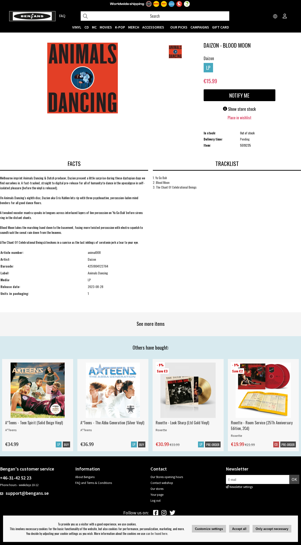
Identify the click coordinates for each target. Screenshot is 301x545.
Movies (106, 27)
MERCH (133, 27)
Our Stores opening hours (166, 477)
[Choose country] (275, 16)
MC (94, 27)
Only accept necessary (272, 529)
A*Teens (11, 430)
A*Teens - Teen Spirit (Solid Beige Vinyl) (34, 422)
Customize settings (209, 529)
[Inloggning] (285, 16)
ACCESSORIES (153, 27)
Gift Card (220, 27)
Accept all (239, 529)
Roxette (161, 430)
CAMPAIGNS (199, 27)
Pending (245, 139)
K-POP (120, 27)
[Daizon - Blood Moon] (82, 78)
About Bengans (85, 477)
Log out (155, 501)
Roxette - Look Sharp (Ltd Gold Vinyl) (182, 422)
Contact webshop (161, 483)
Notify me (239, 95)
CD (86, 27)
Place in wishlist (239, 117)
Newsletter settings (241, 487)
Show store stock (241, 109)
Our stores (156, 489)
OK (294, 479)
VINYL (76, 27)
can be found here (156, 533)
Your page (156, 495)
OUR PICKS (178, 27)
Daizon (209, 58)
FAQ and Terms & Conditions (93, 483)
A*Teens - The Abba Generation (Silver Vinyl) (112, 422)
